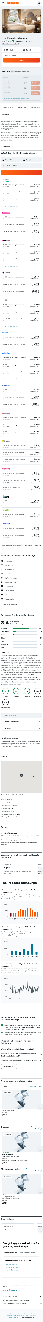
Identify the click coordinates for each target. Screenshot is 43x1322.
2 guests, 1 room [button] (10, 55)
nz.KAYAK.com (12, 1314)
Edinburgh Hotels (13, 1317)
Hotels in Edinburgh (12, 1270)
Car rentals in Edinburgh (13, 1267)
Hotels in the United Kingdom (14, 1315)
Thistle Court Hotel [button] (8, 1110)
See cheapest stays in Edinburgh (35, 1128)
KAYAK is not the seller (10, 1296)
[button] (3, 3)
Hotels (20, 1314)
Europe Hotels (28, 1314)
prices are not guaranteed (10, 1290)
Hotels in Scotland (29, 1315)
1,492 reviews (28, 41)
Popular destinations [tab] (27, 1253)
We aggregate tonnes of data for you (16, 1300)
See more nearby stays (34, 1086)
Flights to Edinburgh (12, 1264)
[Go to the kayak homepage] (13, 3)
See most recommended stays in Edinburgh (34, 1170)
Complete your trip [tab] (10, 1253)
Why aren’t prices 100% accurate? (15, 1304)
